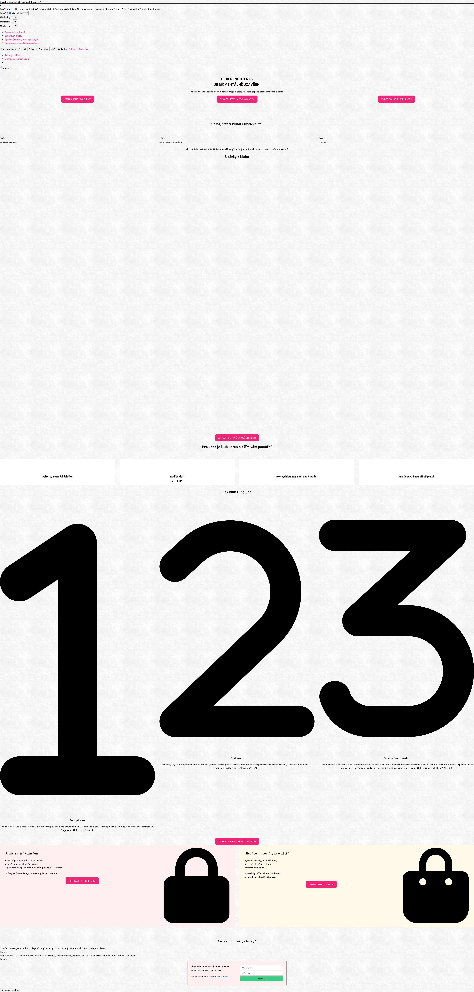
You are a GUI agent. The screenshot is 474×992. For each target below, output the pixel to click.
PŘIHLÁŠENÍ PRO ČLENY (77, 99)
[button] (237, 5)
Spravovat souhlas (10, 990)
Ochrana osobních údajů (17, 58)
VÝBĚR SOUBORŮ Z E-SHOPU (396, 99)
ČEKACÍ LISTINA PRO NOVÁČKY (237, 99)
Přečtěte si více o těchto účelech (21, 43)
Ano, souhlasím (8, 49)
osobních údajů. (224, 976)
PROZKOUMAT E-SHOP (321, 884)
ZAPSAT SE (262, 979)
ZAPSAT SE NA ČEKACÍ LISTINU (237, 438)
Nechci (22, 49)
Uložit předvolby (58, 49)
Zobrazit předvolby (38, 49)
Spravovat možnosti (15, 32)
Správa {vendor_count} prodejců (21, 39)
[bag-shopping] (436, 922)
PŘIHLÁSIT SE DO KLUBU (82, 881)
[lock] (196, 922)
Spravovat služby (13, 35)
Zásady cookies (12, 55)
